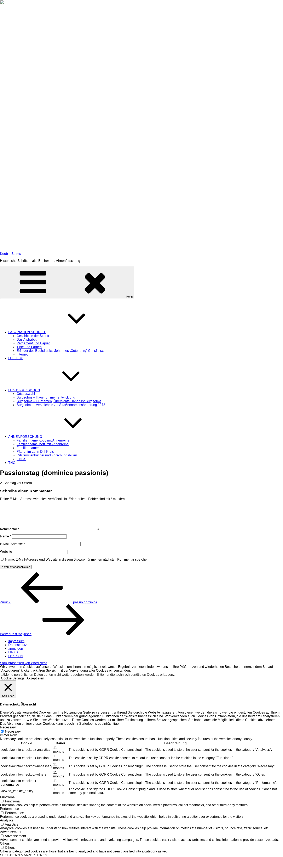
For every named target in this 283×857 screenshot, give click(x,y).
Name (5, 536)
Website (6, 551)
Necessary (13, 731)
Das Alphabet (26, 339)
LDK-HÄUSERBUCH (24, 390)
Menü (129, 296)
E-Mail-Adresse (12, 544)
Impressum (16, 641)
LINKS (21, 459)
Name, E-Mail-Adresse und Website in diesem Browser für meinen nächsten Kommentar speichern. (77, 559)
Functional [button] (8, 797)
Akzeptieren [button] (35, 678)
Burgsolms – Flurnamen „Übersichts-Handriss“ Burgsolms (59, 401)
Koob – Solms (10, 253)
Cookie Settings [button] (12, 678)
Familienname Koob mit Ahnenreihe (43, 440)
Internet (22, 354)
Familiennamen (28, 448)
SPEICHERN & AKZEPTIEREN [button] (23, 855)
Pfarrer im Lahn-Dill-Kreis (35, 451)
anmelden (15, 648)
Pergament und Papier (33, 343)
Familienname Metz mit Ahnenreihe (43, 444)
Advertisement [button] (10, 832)
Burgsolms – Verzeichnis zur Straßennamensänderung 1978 (61, 405)
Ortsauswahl (26, 393)
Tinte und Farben (29, 347)
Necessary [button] (8, 727)
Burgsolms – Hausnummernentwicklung (46, 397)
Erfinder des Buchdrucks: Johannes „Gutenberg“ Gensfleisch (61, 350)
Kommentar (9, 529)
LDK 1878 (15, 358)
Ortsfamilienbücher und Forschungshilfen (47, 455)
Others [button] (5, 843)
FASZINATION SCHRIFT (27, 332)
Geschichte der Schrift (33, 336)
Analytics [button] (6, 820)
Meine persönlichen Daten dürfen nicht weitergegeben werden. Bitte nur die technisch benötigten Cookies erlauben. (89, 674)
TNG (11, 462)
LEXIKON (15, 656)
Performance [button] (9, 808)
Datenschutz (17, 645)
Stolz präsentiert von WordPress (23, 663)
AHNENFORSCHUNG (25, 436)
